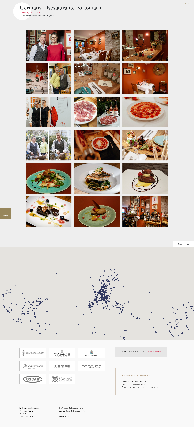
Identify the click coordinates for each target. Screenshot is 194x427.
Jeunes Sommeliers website (70, 414)
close (187, 3)
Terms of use (64, 417)
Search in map (183, 244)
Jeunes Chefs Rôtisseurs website (72, 411)
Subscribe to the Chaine (141, 351)
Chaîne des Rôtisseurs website (71, 408)
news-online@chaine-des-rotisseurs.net (143, 387)
